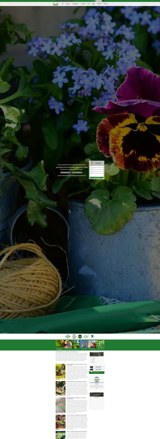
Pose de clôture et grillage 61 (68, 4)
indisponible (98, 367)
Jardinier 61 (63, 4)
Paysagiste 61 (89, 4)
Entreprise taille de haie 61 (105, 4)
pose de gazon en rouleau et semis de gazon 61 (75, 4)
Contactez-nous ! (77, 172)
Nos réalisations (65, 172)
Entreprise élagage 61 (93, 4)
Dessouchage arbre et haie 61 (83, 4)
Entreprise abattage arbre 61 (99, 4)
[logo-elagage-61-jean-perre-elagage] (55, 4)
